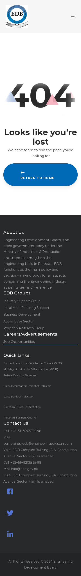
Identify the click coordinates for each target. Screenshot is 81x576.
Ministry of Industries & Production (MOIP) (30, 369)
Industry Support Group (21, 301)
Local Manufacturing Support (26, 308)
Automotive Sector (18, 321)
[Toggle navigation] (63, 16)
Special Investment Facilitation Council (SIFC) (32, 363)
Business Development (21, 315)
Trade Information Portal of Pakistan (27, 386)
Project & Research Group (23, 328)
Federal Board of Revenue (19, 375)
